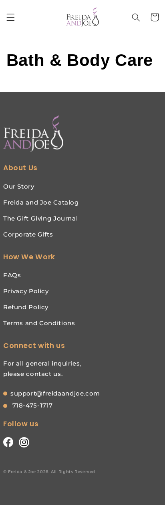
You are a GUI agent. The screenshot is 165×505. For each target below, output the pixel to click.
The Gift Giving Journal (40, 218)
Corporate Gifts (28, 234)
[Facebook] (8, 441)
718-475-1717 (31, 405)
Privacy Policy (26, 291)
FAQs (12, 275)
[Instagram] (24, 441)
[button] (10, 17)
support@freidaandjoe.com (55, 393)
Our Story (18, 186)
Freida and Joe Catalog (41, 202)
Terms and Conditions (39, 323)
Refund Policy (25, 307)
